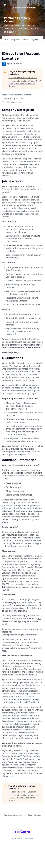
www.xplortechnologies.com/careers (19, 634)
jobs (6, 39)
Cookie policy (28, 838)
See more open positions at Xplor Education (22, 815)
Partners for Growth (24, 7)
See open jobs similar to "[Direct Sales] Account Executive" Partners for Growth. (24, 83)
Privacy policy (17, 838)
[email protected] (30, 738)
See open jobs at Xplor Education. (22, 77)
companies (15, 39)
